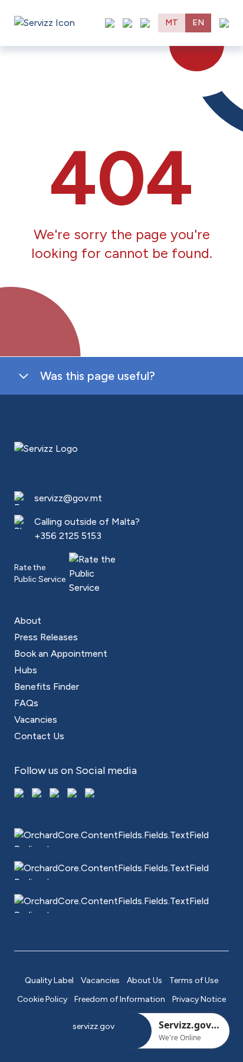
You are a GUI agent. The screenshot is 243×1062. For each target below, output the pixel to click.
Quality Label (49, 980)
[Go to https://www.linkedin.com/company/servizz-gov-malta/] (91, 794)
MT (171, 23)
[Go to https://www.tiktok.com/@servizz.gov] (55, 794)
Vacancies (35, 719)
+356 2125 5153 (67, 535)
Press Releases (46, 637)
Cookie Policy (42, 999)
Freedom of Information (119, 999)
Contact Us (39, 736)
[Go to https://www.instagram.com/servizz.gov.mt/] (38, 794)
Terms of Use (193, 980)
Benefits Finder (46, 686)
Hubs (25, 670)
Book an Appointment (60, 653)
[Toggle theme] (127, 23)
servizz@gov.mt (68, 498)
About (27, 620)
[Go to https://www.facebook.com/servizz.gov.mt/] (20, 794)
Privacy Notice (199, 999)
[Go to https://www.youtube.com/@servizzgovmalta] (73, 794)
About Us (144, 980)
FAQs (26, 703)
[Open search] (145, 23)
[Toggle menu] (224, 23)
